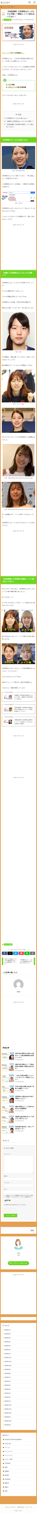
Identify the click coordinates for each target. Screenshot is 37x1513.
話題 (6, 1491)
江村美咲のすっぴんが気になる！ (17, 118)
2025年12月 (7, 1357)
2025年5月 (7, 1385)
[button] (4, 953)
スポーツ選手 (7, 19)
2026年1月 (7, 1353)
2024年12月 (7, 1405)
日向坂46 (7, 1479)
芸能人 (7, 1487)
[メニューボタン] (34, 2)
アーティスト (9, 1455)
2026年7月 (7, 1330)
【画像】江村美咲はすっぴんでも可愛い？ (20, 121)
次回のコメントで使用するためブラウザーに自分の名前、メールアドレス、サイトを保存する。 (19, 1196)
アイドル (7, 1447)
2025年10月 (7, 1365)
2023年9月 (7, 1425)
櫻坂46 (7, 1483)
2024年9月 (7, 1417)
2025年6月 (7, 1381)
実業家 (7, 1471)
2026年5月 (7, 1338)
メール (6, 1182)
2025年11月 (7, 1361)
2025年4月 (7, 1389)
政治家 (7, 1475)
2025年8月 (7, 1373)
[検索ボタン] (29, 2)
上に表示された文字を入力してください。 (15, 1204)
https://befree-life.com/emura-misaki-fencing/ (20, 478)
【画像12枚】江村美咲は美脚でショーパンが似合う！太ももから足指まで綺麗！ (23, 721)
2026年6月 (7, 1334)
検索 (32, 1230)
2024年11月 (7, 1409)
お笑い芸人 (8, 1443)
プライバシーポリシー (10, 1507)
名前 (6, 1176)
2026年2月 (7, 1349)
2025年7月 (7, 1377)
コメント (7, 1154)
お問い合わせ (20, 1507)
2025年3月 (7, 1393)
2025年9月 (7, 1369)
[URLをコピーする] (32, 953)
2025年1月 (7, 1401)
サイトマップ (28, 1507)
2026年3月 (7, 1346)
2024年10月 (7, 1413)
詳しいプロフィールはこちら (18, 1263)
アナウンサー (9, 1451)
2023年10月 (7, 1421)
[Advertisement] (18, 244)
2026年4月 (7, 1342)
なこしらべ (5, 2)
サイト (6, 1189)
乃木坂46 (7, 1463)
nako (18, 991)
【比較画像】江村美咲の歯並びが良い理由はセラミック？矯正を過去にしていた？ (23, 709)
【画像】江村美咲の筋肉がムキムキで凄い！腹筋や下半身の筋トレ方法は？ (23, 697)
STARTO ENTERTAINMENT (13, 1439)
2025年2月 (7, 1397)
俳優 (6, 1467)
